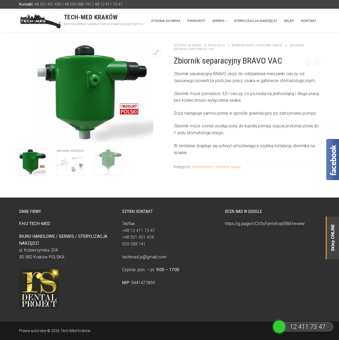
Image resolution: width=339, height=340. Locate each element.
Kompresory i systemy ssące (257, 45)
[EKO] (308, 62)
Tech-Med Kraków (91, 17)
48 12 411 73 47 (108, 4)
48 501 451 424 (47, 4)
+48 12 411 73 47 (138, 230)
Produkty (216, 45)
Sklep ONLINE (332, 238)
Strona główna (187, 45)
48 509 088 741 (78, 4)
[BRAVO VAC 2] (317, 62)
